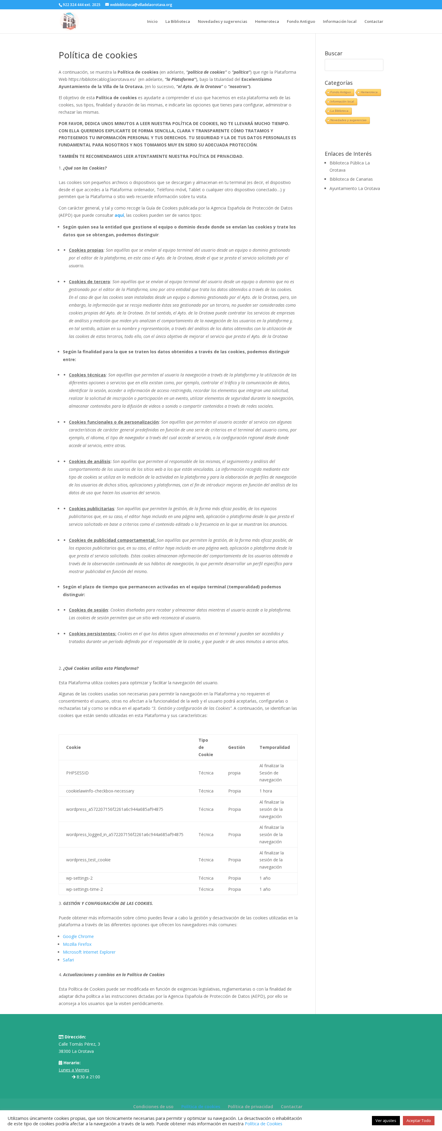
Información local (340, 21)
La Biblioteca (177, 21)
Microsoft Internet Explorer (89, 952)
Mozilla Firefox (77, 944)
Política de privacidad (250, 1106)
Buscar (333, 54)
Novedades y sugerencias (222, 21)
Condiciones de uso (153, 1106)
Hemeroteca (267, 21)
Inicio (152, 21)
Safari (68, 960)
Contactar (373, 21)
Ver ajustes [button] (386, 1120)
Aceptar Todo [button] (419, 1120)
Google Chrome (78, 936)
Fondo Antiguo (301, 21)
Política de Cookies (263, 1123)
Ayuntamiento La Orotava (355, 188)
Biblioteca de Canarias (351, 179)
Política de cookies (200, 1106)
